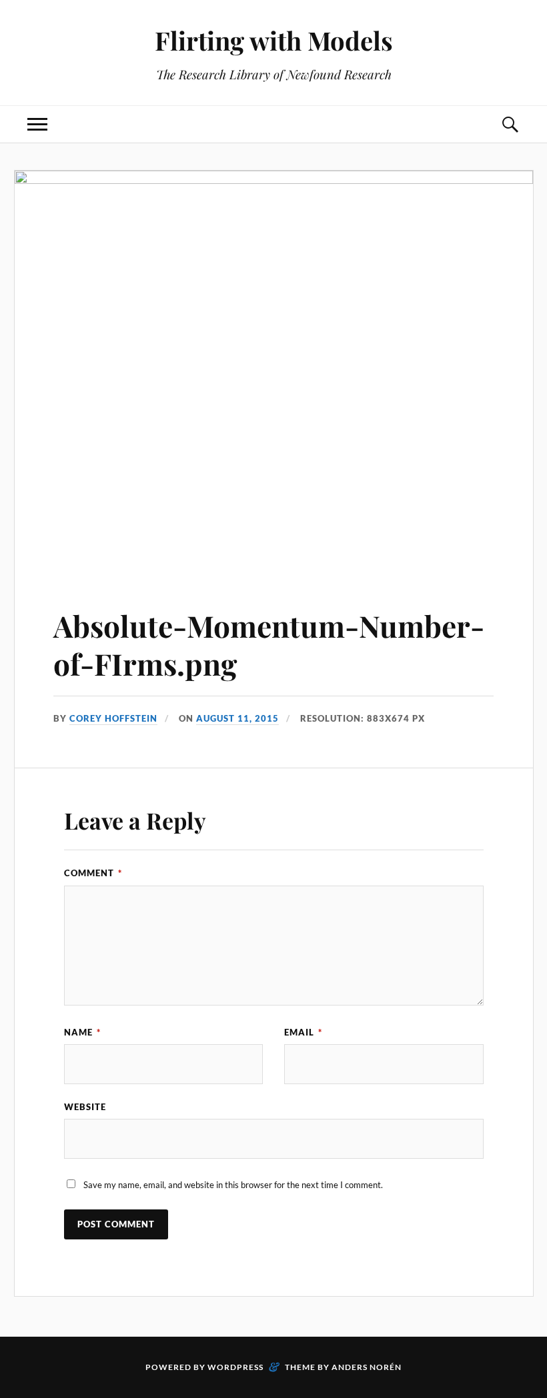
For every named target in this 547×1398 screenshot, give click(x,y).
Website (85, 1106)
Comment (93, 873)
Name (82, 1032)
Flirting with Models (274, 40)
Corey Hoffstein (113, 718)
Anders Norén (367, 1367)
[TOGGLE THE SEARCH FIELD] (510, 124)
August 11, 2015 (237, 718)
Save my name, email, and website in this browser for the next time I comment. (233, 1184)
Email (303, 1032)
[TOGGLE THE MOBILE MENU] (37, 124)
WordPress (235, 1367)
